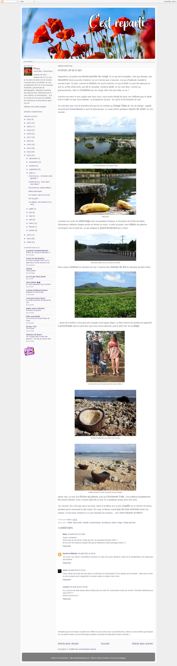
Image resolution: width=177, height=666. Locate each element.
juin (30, 212)
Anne (65, 570)
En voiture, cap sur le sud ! (39, 195)
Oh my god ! (34, 198)
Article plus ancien (142, 643)
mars (31, 223)
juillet (31, 209)
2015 (29, 144)
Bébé (70, 523)
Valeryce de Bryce (34, 335)
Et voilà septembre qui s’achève (38, 284)
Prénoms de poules (33, 310)
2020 (29, 127)
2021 (29, 123)
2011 (29, 235)
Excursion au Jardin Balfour (40, 188)
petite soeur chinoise (35, 308)
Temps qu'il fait (129, 523)
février (32, 227)
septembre (33, 169)
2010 (29, 239)
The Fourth (30, 328)
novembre (33, 162)
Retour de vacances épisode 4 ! (38, 252)
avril (31, 220)
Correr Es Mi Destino (35, 258)
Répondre (67, 546)
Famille (86, 523)
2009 (29, 242)
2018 (29, 134)
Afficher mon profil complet (35, 107)
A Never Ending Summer (37, 290)
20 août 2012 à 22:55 (78, 587)
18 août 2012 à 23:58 (76, 534)
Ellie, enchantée (33, 316)
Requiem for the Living (34, 292)
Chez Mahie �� (33, 282)
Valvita (29, 269)
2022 (29, 119)
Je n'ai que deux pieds (36, 277)
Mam (65, 534)
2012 (29, 155)
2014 (29, 148)
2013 (29, 152)
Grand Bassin (76, 109)
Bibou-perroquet (35, 191)
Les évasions (28, 61)
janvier (32, 230)
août (31, 173)
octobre (32, 166)
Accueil (105, 643)
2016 (29, 141)
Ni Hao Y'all (31, 327)
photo (114, 523)
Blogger (122, 658)
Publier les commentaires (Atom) (82, 649)
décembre (33, 158)
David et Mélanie (70, 553)
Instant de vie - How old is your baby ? (39, 183)
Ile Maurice (106, 523)
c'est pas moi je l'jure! (35, 298)
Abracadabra (31, 271)
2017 (29, 137)
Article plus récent (68, 643)
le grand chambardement (37, 251)
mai (31, 216)
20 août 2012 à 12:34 (76, 570)
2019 (29, 130)
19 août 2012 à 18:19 (86, 553)
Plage (119, 523)
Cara (38, 69)
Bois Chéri (77, 523)
